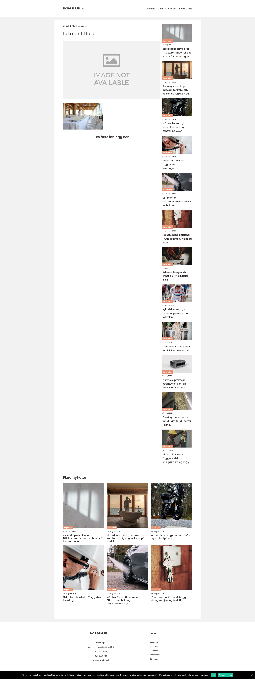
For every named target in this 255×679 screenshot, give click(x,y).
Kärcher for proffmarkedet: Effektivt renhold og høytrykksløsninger (176, 201)
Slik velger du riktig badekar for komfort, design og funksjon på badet (175, 90)
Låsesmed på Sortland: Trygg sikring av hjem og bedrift (177, 238)
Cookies (172, 8)
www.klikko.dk (103, 660)
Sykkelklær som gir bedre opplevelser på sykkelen (175, 313)
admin (83, 26)
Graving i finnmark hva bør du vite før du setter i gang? (176, 420)
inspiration (167, 41)
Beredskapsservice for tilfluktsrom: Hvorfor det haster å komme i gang (176, 52)
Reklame (150, 8)
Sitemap (154, 659)
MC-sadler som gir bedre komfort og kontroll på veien (173, 127)
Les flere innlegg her (111, 137)
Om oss (162, 8)
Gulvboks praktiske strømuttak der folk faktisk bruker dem (174, 383)
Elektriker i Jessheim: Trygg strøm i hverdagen (174, 164)
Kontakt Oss (185, 8)
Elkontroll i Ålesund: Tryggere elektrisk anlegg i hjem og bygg (175, 458)
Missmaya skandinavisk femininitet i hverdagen (176, 348)
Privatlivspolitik (225, 675)
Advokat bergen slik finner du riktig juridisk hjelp (175, 276)
